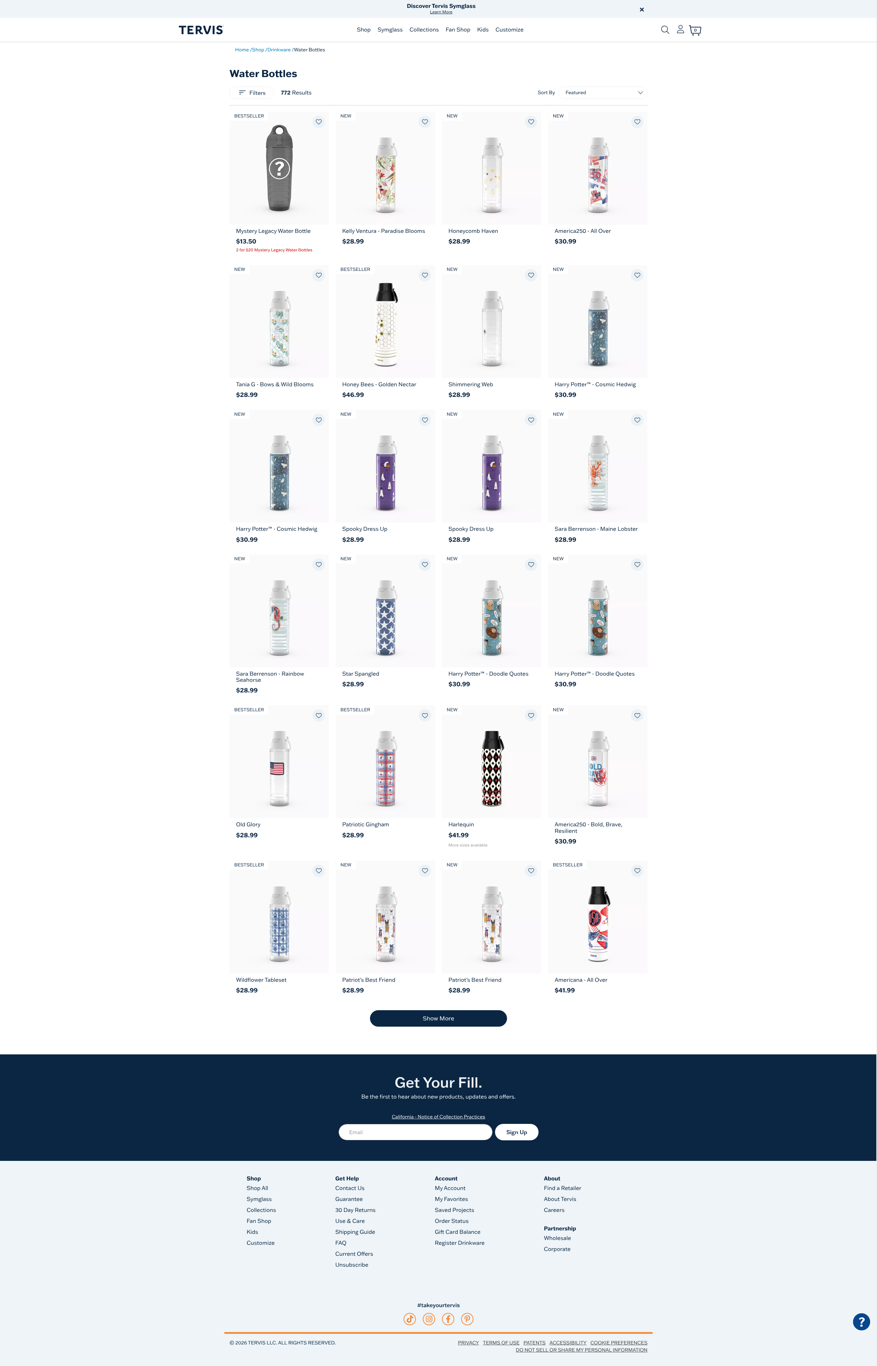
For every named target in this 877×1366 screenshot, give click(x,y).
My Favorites (451, 1199)
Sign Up (516, 1132)
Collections (424, 29)
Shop (364, 29)
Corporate (557, 1249)
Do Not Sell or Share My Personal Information (581, 1350)
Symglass (390, 29)
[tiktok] (410, 1319)
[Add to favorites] (318, 122)
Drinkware (279, 50)
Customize (509, 29)
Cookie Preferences (618, 1343)
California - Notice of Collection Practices (438, 1117)
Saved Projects (454, 1210)
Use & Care (350, 1221)
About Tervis (560, 1199)
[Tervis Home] (200, 30)
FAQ (341, 1243)
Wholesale (557, 1238)
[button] (516, 8)
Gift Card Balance (457, 1232)
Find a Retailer (562, 1188)
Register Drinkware (459, 1243)
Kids (483, 29)
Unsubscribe (352, 1265)
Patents (534, 1343)
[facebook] (448, 1319)
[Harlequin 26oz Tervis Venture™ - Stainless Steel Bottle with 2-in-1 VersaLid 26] (491, 761)
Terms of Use (501, 1343)
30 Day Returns (355, 1210)
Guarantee (349, 1199)
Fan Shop (458, 29)
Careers (554, 1210)
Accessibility (567, 1343)
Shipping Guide (355, 1232)
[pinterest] (467, 1319)
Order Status (452, 1221)
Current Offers (354, 1254)
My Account (450, 1188)
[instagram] (429, 1319)
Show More (438, 1018)
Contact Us (350, 1188)
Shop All (257, 1188)
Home (242, 50)
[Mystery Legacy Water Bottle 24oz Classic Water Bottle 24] (279, 168)
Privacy (468, 1343)
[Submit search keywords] (665, 30)
